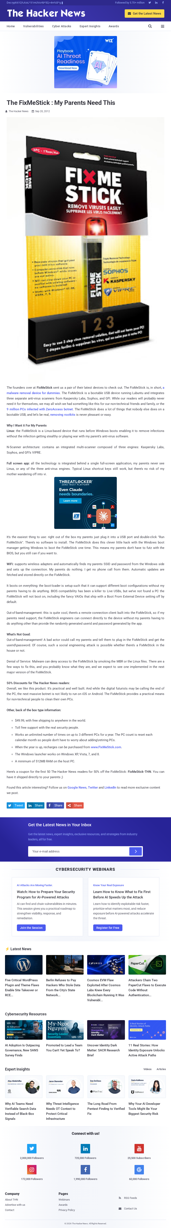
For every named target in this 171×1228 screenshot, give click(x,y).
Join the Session (31, 927)
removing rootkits (62, 415)
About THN (11, 1199)
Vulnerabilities (33, 26)
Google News (77, 787)
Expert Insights (90, 26)
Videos (147, 1069)
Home (11, 26)
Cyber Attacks (61, 26)
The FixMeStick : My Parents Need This (61, 102)
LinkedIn (110, 787)
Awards (114, 26)
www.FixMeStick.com (106, 747)
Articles (161, 1069)
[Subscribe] (135, 851)
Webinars (64, 1199)
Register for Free (107, 927)
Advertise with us (15, 1204)
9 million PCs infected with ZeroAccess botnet (40, 409)
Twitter (93, 787)
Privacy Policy (67, 1210)
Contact (9, 1210)
